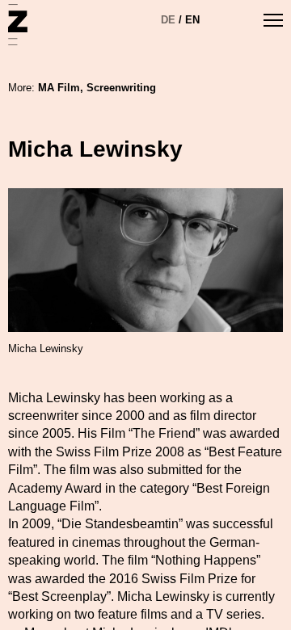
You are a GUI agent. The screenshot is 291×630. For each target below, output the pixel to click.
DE (168, 20)
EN (192, 20)
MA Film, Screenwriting (97, 88)
